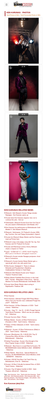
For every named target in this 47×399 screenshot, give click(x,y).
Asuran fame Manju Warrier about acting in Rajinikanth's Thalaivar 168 (19, 285)
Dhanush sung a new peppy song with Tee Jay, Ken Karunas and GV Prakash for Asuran (22, 243)
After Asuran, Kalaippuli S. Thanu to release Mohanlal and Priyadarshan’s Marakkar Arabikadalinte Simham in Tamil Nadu (20, 268)
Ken (18, 374)
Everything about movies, (12, 394)
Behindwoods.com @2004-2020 (14, 396)
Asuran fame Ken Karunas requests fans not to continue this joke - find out (21, 219)
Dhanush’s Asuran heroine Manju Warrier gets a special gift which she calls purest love (21, 262)
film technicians (29, 394)
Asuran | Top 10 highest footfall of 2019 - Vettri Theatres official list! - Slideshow (20, 370)
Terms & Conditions (19, 398)
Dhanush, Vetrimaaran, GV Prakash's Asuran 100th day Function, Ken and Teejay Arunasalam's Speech (22, 233)
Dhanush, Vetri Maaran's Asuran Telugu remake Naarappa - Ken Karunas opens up (21, 214)
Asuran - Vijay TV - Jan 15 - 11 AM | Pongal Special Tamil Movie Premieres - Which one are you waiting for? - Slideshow (22, 312)
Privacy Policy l (9, 398)
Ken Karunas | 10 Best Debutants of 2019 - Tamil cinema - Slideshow (21, 306)
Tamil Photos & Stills (13, 15)
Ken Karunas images (22, 378)
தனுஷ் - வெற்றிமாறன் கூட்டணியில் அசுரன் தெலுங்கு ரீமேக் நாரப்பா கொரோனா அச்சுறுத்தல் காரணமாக (21, 252)
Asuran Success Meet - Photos (16, 317)
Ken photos (33, 378)
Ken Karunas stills (30, 376)
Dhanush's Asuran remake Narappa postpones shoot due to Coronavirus (22, 257)
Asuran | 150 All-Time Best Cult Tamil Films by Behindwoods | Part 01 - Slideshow (21, 360)
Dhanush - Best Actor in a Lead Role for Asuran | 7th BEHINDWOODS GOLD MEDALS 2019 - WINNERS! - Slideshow (22, 348)
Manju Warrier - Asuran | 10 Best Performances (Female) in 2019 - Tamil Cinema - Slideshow (21, 321)
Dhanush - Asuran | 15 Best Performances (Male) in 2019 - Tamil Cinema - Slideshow (22, 330)
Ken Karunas (10, 296)
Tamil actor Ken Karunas (28, 374)
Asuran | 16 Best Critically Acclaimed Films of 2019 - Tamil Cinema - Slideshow (23, 365)
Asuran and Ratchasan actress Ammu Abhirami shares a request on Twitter (21, 248)
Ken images (20, 379)
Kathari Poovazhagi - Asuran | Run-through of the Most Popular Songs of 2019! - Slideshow (21, 342)
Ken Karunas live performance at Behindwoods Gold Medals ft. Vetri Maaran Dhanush (22, 228)
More (39, 289)
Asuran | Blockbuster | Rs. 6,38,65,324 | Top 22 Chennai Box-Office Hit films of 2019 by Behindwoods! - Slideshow (21, 336)
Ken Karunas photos (17, 376)
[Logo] (23, 4)
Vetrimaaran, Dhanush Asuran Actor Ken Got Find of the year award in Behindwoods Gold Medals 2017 (22, 223)
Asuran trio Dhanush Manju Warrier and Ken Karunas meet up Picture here (23, 238)
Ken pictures (12, 379)
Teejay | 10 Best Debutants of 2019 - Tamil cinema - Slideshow (22, 326)
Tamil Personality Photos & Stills (30, 15)
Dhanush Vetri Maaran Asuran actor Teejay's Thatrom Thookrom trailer (20, 274)
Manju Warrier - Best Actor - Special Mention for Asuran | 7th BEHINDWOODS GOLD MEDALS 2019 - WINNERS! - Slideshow (22, 354)
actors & (22, 394)
